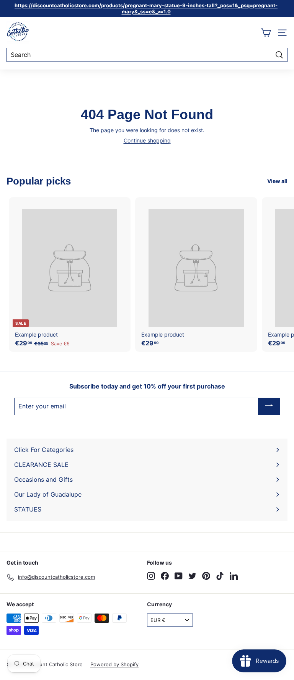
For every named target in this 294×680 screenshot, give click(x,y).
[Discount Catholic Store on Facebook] (165, 576)
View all (277, 181)
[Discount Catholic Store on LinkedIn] (234, 576)
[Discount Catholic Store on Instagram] (151, 576)
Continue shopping (147, 140)
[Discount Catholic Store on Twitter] (192, 576)
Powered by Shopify (114, 664)
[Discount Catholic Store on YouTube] (179, 576)
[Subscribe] (269, 406)
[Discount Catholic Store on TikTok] (220, 576)
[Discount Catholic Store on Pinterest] (206, 576)
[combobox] (147, 55)
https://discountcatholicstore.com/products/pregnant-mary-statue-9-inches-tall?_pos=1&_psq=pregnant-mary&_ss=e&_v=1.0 (146, 8)
